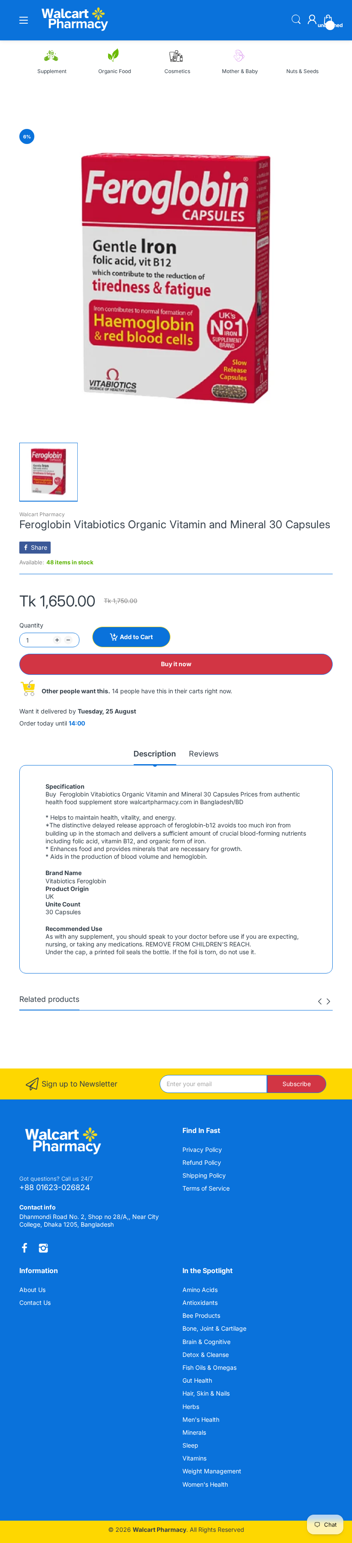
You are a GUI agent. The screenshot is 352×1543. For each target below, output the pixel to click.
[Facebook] (24, 1248)
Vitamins (195, 1458)
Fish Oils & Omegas (210, 1367)
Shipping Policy (204, 1175)
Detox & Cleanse (206, 1354)
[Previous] (328, 1001)
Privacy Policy (202, 1149)
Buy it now (176, 663)
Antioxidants (200, 1302)
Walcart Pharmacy (42, 514)
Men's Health (201, 1419)
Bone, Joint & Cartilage (215, 1328)
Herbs (191, 1406)
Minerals (195, 1432)
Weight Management (212, 1471)
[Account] (312, 20)
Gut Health (198, 1380)
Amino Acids (200, 1289)
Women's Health (206, 1484)
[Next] (320, 1001)
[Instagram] (43, 1248)
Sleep (191, 1445)
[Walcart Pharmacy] (74, 32)
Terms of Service (206, 1188)
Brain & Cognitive (207, 1341)
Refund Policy (201, 1162)
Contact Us (35, 1302)
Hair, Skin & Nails (206, 1393)
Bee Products (202, 1315)
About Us (32, 1289)
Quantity (31, 625)
